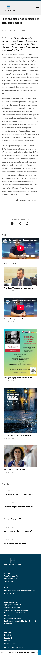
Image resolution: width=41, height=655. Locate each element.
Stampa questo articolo (29, 200)
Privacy (7, 641)
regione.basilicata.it (11, 602)
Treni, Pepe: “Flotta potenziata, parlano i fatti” (19, 288)
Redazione (8, 624)
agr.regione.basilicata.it (12, 605)
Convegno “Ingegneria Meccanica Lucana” (18, 378)
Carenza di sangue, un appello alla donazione (19, 319)
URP (6, 588)
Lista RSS (7, 635)
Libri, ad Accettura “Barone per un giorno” (18, 435)
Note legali (8, 638)
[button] (37, 7)
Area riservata (9, 643)
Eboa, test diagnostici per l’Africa (15, 469)
